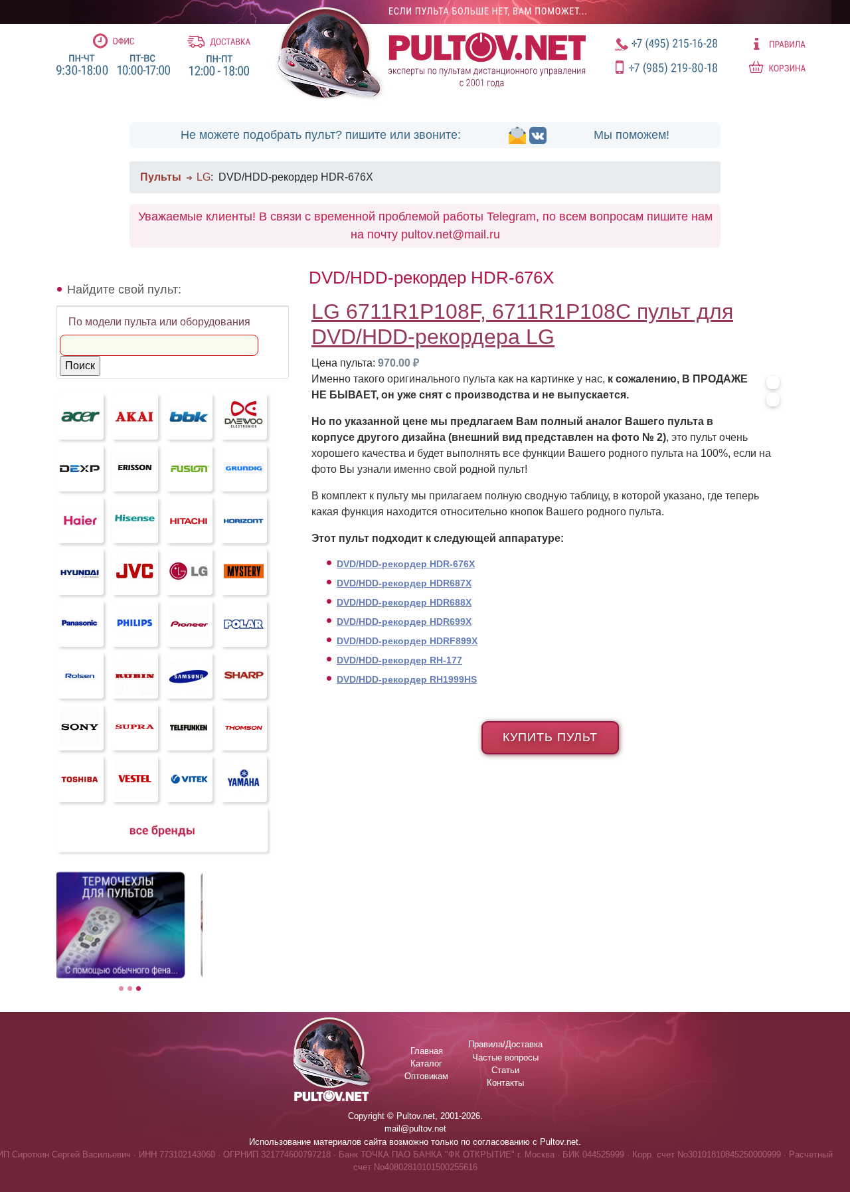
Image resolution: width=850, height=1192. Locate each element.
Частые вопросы (505, 1058)
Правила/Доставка (505, 1044)
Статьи (505, 1070)
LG (204, 177)
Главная (426, 1051)
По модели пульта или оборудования (159, 321)
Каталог (426, 1063)
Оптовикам (426, 1076)
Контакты (505, 1083)
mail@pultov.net (415, 1129)
